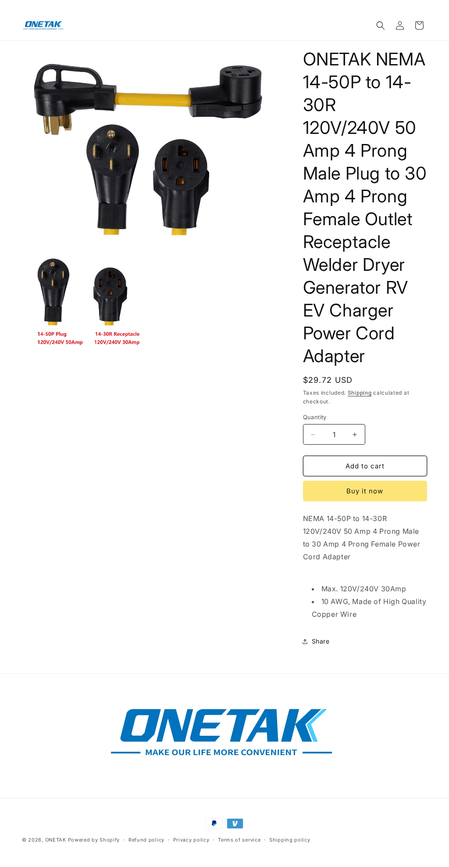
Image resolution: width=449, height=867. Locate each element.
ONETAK (55, 840)
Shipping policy (289, 840)
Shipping (360, 392)
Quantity (315, 417)
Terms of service (239, 840)
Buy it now (364, 491)
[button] (380, 25)
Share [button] (321, 641)
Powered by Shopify (94, 840)
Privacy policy (191, 840)
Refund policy (146, 840)
